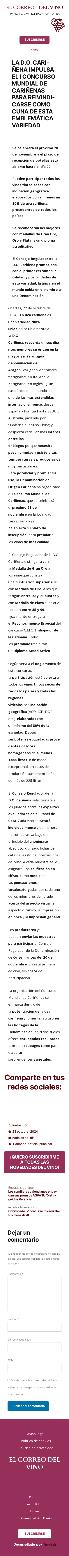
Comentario (15, 1273)
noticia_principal (40, 1144)
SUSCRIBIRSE (34, 39)
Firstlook (49, 1544)
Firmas (34, 1511)
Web (10, 1359)
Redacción (20, 1125)
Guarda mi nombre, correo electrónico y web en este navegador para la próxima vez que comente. (33, 1387)
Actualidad (34, 1504)
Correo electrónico (19, 1339)
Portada (34, 1497)
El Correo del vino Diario (34, 1518)
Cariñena (19, 1144)
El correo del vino (34, 8)
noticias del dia (23, 1138)
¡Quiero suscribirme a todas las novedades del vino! (34, 1162)
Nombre (13, 1319)
